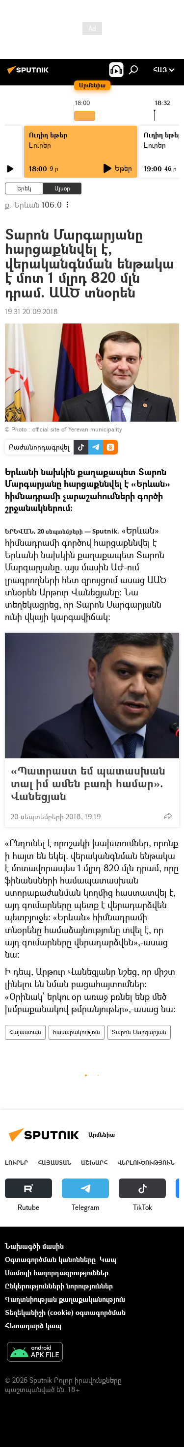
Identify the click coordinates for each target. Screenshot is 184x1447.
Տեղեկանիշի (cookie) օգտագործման (65, 1312)
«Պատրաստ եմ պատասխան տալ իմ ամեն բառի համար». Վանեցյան (88, 783)
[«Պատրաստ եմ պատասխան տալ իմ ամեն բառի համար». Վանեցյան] (92, 695)
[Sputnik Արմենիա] (29, 73)
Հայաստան (25, 1032)
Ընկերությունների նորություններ (59, 1285)
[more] (168, 816)
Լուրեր (40, 145)
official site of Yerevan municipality (77, 429)
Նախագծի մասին (34, 1246)
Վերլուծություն (146, 1162)
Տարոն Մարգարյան (139, 1032)
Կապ (108, 1259)
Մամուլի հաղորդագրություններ (56, 1272)
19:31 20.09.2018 (31, 311)
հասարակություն (76, 1032)
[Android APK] (34, 1353)
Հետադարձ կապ (33, 1325)
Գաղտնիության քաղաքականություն (65, 1299)
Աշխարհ (94, 1162)
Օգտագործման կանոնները (50, 1259)
